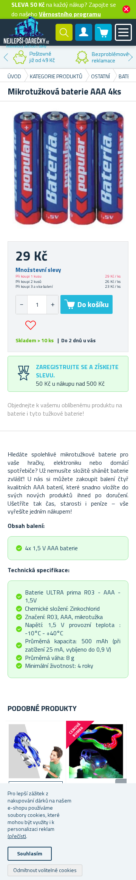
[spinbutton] (37, 304)
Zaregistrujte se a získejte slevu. (77, 370)
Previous (5, 57)
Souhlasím (29, 853)
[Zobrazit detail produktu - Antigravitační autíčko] (36, 751)
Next (130, 57)
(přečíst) (17, 836)
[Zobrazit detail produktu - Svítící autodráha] (96, 751)
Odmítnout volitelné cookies (45, 870)
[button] (52, 304)
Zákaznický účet (84, 38)
